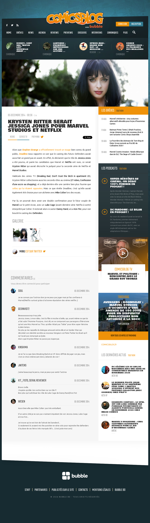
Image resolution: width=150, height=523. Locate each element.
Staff (27, 490)
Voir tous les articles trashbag (123, 336)
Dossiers (82, 33)
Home (8, 33)
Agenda (42, 33)
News (31, 33)
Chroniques (112, 33)
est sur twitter (33, 251)
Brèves (19, 33)
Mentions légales (101, 490)
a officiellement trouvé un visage (46, 149)
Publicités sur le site (63, 490)
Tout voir (119, 111)
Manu (22, 251)
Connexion (122, 24)
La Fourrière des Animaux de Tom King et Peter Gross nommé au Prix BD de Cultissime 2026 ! (122, 143)
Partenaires (41, 490)
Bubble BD (120, 490)
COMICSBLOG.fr (109, 344)
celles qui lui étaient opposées (27, 188)
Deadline (23, 154)
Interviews (97, 33)
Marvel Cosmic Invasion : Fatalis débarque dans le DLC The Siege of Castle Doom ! (122, 152)
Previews (68, 33)
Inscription (136, 24)
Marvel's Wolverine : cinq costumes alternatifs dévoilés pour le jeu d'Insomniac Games (123, 121)
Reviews (55, 33)
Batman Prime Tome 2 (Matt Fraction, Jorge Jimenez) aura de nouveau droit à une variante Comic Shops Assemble (122, 132)
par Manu (36, 137)
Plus (125, 33)
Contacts (83, 490)
